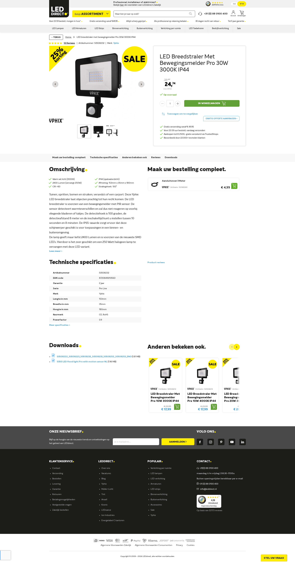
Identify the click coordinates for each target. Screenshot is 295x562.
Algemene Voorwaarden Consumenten (153, 545)
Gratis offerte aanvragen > (221, 119)
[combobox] (154, 14)
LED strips (155, 489)
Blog (103, 479)
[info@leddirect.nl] (198, 489)
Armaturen (156, 484)
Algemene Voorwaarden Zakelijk (116, 545)
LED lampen (156, 473)
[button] (55, 84)
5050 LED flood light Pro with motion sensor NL (82, 362)
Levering (56, 484)
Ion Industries (107, 515)
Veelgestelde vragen (62, 505)
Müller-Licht (107, 489)
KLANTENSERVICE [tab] (61, 461)
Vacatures (106, 473)
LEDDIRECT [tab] (106, 461)
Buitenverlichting (159, 500)
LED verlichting (158, 479)
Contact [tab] (204, 461)
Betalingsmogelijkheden (63, 500)
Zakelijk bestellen (60, 510)
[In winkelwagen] (234, 186)
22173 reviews (215, 510)
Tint (103, 494)
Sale (153, 510)
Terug (57, 37)
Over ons (105, 468)
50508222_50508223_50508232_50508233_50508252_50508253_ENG (94, 357)
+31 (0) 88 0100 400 (208, 484)
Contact (56, 468)
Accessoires (156, 505)
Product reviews (156, 262)
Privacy (179, 545)
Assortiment (89, 14)
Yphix (116, 43)
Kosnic (104, 505)
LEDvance (106, 510)
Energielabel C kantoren (112, 520)
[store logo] (59, 8)
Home (68, 37)
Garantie (56, 489)
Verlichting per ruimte (161, 468)
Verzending (57, 473)
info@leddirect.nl (208, 489)
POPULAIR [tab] (155, 461)
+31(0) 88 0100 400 (209, 468)
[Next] (237, 347)
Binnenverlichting (159, 494)
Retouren (56, 494)
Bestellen (56, 479)
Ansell (104, 500)
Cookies (190, 545)
